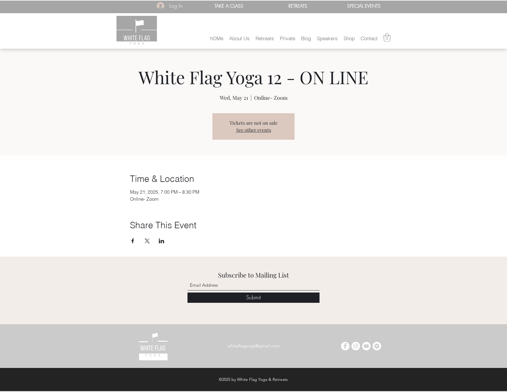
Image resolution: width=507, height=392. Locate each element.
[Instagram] (355, 346)
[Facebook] (345, 346)
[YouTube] (366, 346)
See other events (253, 130)
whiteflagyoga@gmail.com (254, 346)
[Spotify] (377, 346)
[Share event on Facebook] (133, 241)
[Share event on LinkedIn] (161, 241)
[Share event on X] (147, 241)
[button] (239, 38)
